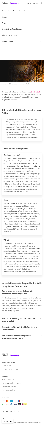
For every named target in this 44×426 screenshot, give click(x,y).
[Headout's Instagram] (7, 411)
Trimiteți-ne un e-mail (11, 369)
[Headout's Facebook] (14, 411)
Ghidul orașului (7, 41)
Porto (4, 84)
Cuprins (9, 421)
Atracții (4, 17)
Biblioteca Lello (14, 84)
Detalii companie (8, 380)
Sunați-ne (7, 366)
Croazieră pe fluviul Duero (12, 29)
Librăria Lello (36, 92)
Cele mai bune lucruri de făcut (13, 11)
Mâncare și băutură (9, 35)
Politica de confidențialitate (11, 383)
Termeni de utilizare (9, 386)
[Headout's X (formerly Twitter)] (18, 411)
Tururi (4, 23)
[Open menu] (41, 3)
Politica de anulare (8, 390)
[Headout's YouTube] (11, 411)
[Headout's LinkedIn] (3, 411)
